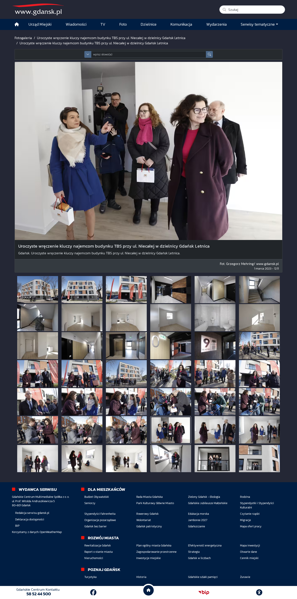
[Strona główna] (17, 24)
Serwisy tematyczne (258, 24)
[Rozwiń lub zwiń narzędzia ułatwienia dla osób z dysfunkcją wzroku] (259, 592)
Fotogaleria (23, 37)
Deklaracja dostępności (29, 519)
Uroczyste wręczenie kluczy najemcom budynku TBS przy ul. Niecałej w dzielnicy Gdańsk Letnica (111, 37)
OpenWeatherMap (51, 532)
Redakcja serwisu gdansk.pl (32, 513)
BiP (17, 526)
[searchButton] (209, 54)
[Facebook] (93, 592)
